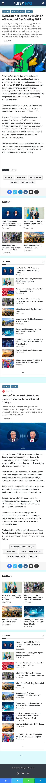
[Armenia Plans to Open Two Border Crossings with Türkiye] (8, 292)
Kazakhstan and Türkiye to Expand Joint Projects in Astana (34, 223)
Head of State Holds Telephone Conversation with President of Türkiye (11, 223)
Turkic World (28, 182)
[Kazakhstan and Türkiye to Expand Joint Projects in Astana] (34, 213)
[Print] (36, 192)
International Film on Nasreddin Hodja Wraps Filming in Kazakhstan (11, 248)
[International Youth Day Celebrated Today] (34, 237)
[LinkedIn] (20, 192)
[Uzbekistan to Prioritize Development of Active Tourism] (8, 322)
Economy (6, 11)
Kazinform (13, 170)
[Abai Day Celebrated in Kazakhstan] (8, 353)
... (23, 372)
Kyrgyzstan (36, 177)
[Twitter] (15, 192)
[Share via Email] (31, 192)
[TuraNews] (23, 3)
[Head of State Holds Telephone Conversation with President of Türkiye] (12, 213)
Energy (9, 177)
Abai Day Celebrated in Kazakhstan (29, 350)
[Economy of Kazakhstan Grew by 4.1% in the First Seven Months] (8, 332)
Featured (15, 11)
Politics (29, 11)
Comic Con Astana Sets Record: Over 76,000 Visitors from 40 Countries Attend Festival (30, 341)
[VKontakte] (25, 192)
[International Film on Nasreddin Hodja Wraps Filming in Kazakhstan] (12, 237)
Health (22, 11)
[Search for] (43, 3)
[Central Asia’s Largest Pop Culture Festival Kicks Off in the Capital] (8, 363)
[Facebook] (9, 192)
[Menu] (3, 3)
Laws (15, 182)
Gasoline (21, 177)
